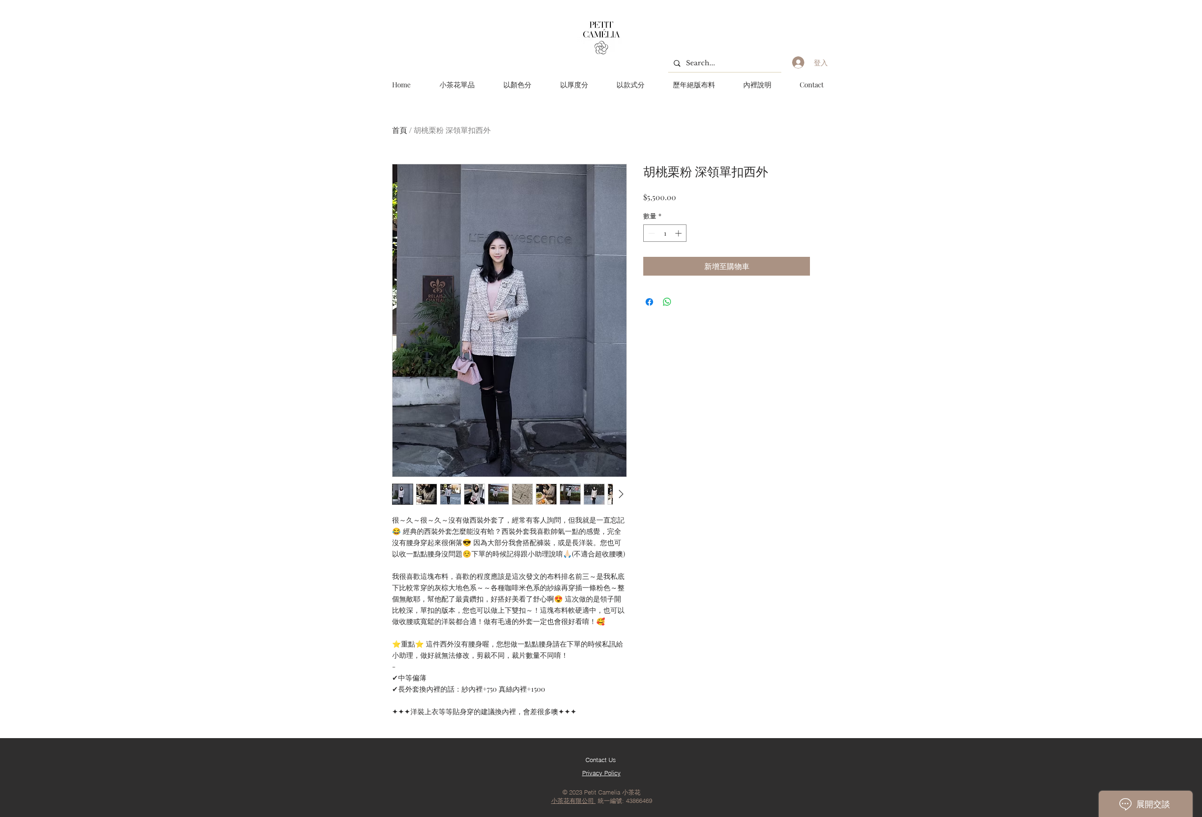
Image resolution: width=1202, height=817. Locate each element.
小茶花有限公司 (573, 800)
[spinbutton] (664, 233)
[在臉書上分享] (649, 302)
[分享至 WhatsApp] (667, 302)
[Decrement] (650, 233)
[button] (517, 84)
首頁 (399, 130)
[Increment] (679, 233)
